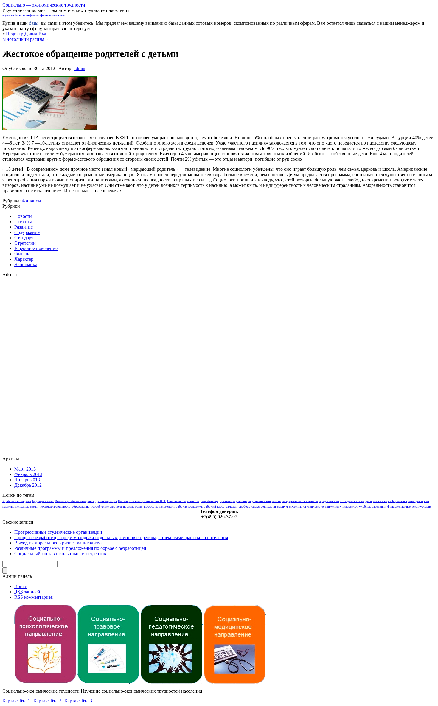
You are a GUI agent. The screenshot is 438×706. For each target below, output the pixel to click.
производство (133, 506)
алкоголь (193, 501)
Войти (20, 586)
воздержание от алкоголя (300, 501)
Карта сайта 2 (47, 700)
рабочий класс (214, 506)
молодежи (415, 501)
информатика (397, 501)
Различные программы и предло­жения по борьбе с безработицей (80, 548)
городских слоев (352, 501)
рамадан (231, 506)
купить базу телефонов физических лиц (34, 15)
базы (33, 23)
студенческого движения (321, 506)
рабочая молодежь (189, 506)
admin (79, 68)
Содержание (27, 232)
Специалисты (176, 501)
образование (80, 506)
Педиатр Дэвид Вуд (26, 33)
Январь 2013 (27, 479)
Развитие (23, 226)
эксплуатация (421, 506)
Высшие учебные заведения (74, 501)
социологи (268, 506)
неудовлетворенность (55, 506)
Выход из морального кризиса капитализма (58, 542)
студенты (295, 506)
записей (27, 591)
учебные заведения (372, 506)
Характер (23, 259)
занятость (380, 501)
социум (282, 506)
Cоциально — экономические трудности (43, 4)
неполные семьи (26, 506)
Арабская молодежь (16, 501)
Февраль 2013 (28, 474)
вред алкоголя (329, 501)
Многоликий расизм (23, 39)
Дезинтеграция (106, 501)
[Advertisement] (26, 366)
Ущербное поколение (36, 248)
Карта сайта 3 (78, 700)
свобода (244, 506)
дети (368, 501)
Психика (23, 221)
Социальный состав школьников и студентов (60, 553)
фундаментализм (399, 506)
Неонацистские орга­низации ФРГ (142, 501)
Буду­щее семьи (43, 501)
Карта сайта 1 (16, 700)
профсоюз (151, 506)
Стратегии (25, 243)
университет (349, 506)
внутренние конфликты (264, 501)
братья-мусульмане (233, 501)
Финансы (31, 200)
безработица (209, 501)
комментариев (33, 597)
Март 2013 (25, 468)
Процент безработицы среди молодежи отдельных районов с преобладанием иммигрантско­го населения (121, 537)
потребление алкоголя (106, 506)
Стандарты (25, 237)
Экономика (25, 264)
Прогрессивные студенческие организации (58, 532)
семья (255, 506)
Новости (23, 216)
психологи (167, 506)
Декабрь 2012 (28, 485)
